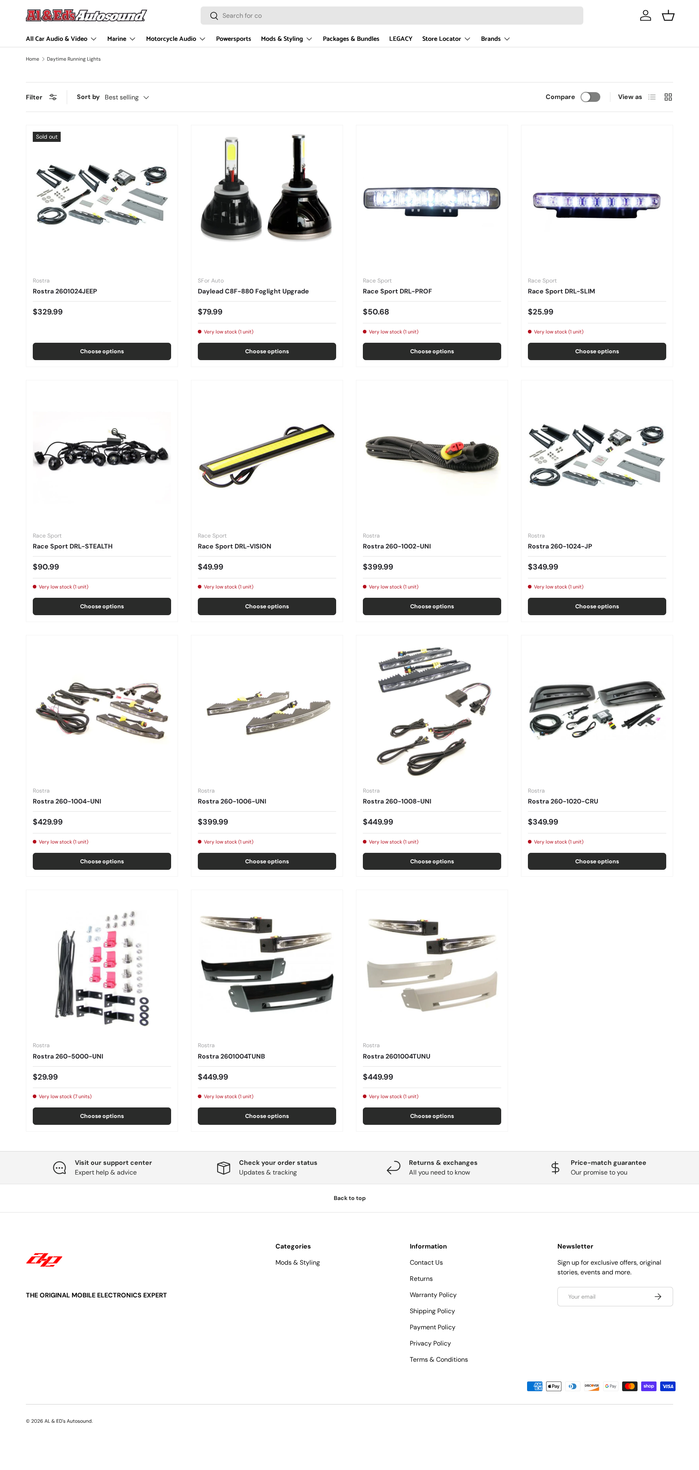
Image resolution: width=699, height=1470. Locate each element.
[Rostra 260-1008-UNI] (432, 711)
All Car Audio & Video (56, 39)
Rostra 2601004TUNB (231, 1056)
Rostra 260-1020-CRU (563, 801)
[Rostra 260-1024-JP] (597, 456)
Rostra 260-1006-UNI (232, 801)
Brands (491, 39)
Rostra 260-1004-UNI (67, 801)
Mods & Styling (282, 39)
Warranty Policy (433, 1295)
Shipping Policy (432, 1311)
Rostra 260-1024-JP (560, 546)
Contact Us (426, 1262)
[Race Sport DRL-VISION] (267, 456)
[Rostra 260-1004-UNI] (102, 711)
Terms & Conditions (439, 1359)
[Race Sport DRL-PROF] (432, 201)
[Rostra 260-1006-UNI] (267, 711)
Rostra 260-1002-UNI (397, 546)
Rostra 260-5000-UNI (68, 1056)
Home (32, 59)
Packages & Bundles (351, 39)
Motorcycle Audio (171, 39)
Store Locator (441, 39)
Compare (560, 97)
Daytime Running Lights (74, 59)
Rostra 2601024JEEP (65, 291)
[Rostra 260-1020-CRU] (597, 711)
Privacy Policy (430, 1343)
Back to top (350, 1198)
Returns (421, 1278)
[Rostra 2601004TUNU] (432, 965)
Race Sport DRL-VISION (234, 546)
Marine (116, 39)
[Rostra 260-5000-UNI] (102, 965)
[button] (668, 15)
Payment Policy (432, 1327)
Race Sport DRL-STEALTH (72, 546)
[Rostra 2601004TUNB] (267, 965)
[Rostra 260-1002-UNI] (432, 456)
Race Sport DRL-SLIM (561, 291)
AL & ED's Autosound (68, 1421)
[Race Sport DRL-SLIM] (597, 201)
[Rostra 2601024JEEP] (102, 201)
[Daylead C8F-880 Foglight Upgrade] (267, 201)
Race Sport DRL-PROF (397, 291)
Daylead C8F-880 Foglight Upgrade (253, 291)
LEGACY (401, 39)
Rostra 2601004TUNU (396, 1056)
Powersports (233, 39)
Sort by (88, 97)
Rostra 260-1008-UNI (397, 801)
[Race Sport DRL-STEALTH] (102, 456)
